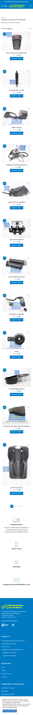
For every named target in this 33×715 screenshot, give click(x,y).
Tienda (3, 670)
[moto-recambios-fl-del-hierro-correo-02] (16, 580)
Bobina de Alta (17, 127)
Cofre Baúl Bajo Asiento (17, 389)
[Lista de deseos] (28, 34)
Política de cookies (12, 707)
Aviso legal (4, 691)
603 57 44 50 (6, 646)
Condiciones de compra (8, 688)
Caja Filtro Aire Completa (16, 202)
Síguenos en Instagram (9, 655)
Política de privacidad (7, 694)
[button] (16, 58)
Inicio (3, 17)
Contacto (4, 677)
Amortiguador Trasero (16, 90)
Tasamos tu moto (6, 673)
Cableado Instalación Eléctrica (16, 165)
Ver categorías (7, 28)
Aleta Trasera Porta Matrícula (16, 53)
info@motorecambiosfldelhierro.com (12, 649)
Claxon (16, 352)
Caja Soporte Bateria (16, 239)
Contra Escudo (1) (16, 488)
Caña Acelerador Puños (16, 277)
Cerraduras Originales (16, 314)
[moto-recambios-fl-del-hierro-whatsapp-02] (16, 562)
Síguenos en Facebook (9, 652)
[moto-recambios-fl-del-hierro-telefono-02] (16, 544)
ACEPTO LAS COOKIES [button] (10, 711)
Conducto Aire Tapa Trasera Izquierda (16, 426)
